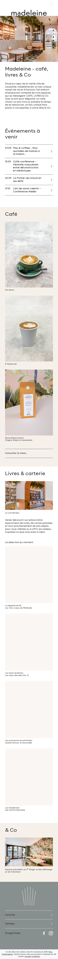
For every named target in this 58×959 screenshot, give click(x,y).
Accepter (28, 956)
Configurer (36, 956)
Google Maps (12, 933)
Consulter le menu (15, 453)
